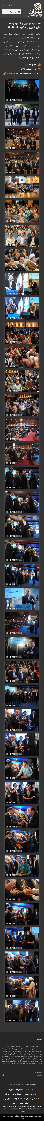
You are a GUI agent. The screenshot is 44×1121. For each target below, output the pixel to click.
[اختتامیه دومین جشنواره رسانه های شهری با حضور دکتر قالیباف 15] (22, 454)
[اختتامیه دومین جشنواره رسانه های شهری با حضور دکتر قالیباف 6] (22, 236)
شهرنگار (34, 1098)
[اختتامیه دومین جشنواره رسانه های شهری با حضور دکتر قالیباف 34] (22, 890)
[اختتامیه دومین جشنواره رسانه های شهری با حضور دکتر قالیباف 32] (22, 841)
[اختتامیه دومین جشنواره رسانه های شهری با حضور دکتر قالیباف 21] (22, 575)
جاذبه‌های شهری (30, 1094)
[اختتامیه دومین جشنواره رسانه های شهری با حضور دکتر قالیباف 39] (22, 1011)
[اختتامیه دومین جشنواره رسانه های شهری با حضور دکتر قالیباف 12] (22, 381)
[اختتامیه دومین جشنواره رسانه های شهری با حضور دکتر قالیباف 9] (22, 308)
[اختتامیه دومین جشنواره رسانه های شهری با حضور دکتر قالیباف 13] (22, 405)
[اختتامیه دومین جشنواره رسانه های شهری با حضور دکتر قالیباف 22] (22, 599)
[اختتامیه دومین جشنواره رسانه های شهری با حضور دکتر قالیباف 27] (22, 720)
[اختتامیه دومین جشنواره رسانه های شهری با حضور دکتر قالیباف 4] (22, 187)
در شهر (7, 1094)
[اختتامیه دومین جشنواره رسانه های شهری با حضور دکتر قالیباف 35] (22, 914)
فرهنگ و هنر (16, 1094)
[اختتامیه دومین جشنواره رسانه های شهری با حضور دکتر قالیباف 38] (22, 987)
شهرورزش (6, 1098)
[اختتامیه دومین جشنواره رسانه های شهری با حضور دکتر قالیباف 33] (22, 866)
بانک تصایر (30, 1089)
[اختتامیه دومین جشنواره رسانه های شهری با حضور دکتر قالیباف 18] (22, 502)
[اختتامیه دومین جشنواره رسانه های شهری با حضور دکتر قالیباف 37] (22, 962)
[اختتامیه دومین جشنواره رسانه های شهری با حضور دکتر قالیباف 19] (22, 526)
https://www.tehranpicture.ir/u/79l (22, 73)
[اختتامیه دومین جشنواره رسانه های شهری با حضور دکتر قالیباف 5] (22, 211)
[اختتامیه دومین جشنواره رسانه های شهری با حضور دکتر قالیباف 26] (22, 696)
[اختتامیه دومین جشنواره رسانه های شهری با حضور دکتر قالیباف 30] (22, 793)
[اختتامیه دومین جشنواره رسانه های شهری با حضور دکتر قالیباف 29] (22, 769)
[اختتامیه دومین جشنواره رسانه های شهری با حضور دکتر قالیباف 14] (22, 429)
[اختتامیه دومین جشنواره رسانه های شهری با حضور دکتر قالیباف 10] (22, 333)
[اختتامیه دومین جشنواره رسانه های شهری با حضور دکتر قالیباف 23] (22, 623)
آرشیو (14, 1103)
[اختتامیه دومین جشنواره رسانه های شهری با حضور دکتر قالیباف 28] (22, 744)
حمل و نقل (17, 1098)
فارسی (11, 4)
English (18, 7)
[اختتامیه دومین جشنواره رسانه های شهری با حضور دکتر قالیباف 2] (22, 139)
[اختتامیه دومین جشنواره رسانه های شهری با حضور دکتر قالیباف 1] (22, 115)
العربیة (24, 7)
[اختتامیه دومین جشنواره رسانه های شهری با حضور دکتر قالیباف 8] (22, 284)
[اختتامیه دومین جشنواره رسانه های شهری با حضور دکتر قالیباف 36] (22, 938)
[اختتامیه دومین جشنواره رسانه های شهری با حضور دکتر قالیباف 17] (22, 478)
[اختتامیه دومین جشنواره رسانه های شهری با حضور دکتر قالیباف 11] (22, 357)
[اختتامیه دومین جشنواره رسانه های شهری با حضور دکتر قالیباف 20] (22, 551)
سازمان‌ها (19, 1089)
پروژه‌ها (26, 1098)
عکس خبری (24, 1103)
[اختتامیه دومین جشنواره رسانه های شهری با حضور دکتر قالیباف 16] (22, 90)
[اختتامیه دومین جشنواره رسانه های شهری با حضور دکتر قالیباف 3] (22, 163)
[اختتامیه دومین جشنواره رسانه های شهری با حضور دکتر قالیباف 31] (22, 817)
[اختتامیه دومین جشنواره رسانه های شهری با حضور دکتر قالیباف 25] (22, 672)
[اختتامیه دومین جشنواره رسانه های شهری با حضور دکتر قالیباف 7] (22, 260)
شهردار (11, 1089)
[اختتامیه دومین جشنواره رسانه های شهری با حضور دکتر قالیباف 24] (22, 648)
